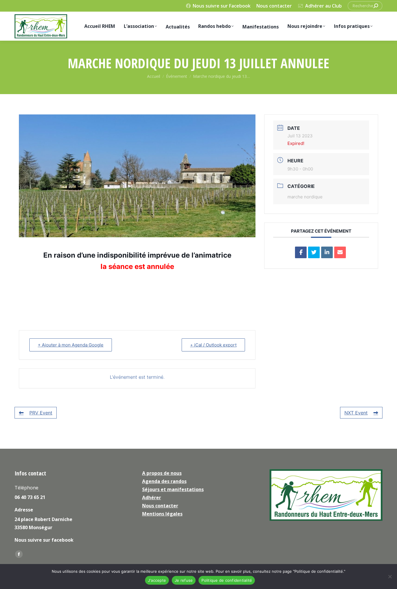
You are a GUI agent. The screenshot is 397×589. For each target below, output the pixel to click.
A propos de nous (162, 473)
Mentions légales (162, 514)
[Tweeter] (314, 252)
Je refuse (184, 580)
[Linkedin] (327, 252)
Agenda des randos (164, 481)
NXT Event (356, 413)
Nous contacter (274, 6)
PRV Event (40, 413)
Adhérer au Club (323, 6)
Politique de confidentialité (226, 580)
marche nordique (305, 197)
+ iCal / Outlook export (213, 345)
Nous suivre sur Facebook (222, 6)
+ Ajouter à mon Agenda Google (70, 345)
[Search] (375, 5)
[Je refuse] (390, 576)
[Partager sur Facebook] (301, 252)
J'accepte (157, 580)
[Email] (340, 252)
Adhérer (151, 497)
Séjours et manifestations (173, 489)
